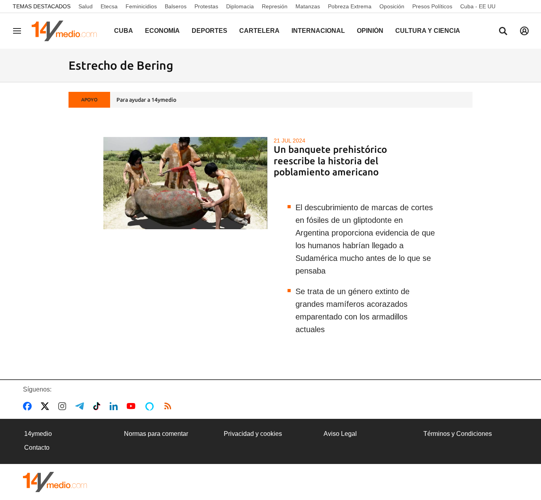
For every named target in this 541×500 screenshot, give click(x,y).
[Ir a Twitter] (46, 406)
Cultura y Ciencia (427, 30)
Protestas (206, 6)
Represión (275, 6)
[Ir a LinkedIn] (115, 406)
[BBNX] (55, 482)
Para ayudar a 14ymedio (146, 100)
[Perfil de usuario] (524, 31)
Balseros (176, 6)
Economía (162, 30)
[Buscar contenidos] (503, 31)
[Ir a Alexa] (151, 406)
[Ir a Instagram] (63, 406)
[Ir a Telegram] (81, 406)
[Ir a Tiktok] (98, 406)
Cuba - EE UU (477, 6)
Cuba (123, 30)
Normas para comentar (156, 433)
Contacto (37, 447)
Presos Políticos (432, 6)
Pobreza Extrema (349, 6)
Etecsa (109, 6)
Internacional (318, 30)
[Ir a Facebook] (29, 406)
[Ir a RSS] (169, 406)
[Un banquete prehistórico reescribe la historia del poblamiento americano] (185, 183)
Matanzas (307, 6)
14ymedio (38, 433)
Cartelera (259, 30)
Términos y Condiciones (457, 433)
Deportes (209, 30)
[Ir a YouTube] (133, 406)
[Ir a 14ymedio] (67, 31)
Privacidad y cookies (253, 433)
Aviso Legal (340, 433)
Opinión (370, 30)
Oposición (391, 6)
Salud (85, 6)
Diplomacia (240, 6)
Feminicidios (141, 6)
